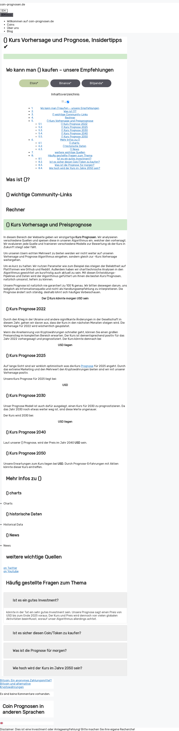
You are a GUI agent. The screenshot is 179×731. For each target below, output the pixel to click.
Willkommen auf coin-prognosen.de (30, 21)
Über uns (13, 28)
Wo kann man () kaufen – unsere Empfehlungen (69, 108)
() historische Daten (74, 146)
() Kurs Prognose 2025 (74, 127)
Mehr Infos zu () (70, 139)
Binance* (65, 83)
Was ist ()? (70, 111)
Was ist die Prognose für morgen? (74, 165)
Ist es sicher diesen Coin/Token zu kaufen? (74, 161)
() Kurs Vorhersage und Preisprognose (70, 120)
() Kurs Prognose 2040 (74, 133)
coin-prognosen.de (12, 4)
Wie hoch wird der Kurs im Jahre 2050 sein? (74, 168)
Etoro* (34, 83)
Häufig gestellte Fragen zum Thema (70, 155)
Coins (10, 24)
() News (74, 149)
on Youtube (11, 571)
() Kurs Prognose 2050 (74, 136)
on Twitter (10, 568)
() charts (74, 142)
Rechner (70, 117)
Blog (10, 31)
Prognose (87, 366)
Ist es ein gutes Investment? (74, 158)
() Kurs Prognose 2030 (74, 130)
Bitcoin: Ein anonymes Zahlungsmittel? (26, 680)
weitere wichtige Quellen (70, 152)
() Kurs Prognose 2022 (74, 124)
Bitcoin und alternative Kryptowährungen (15, 685)
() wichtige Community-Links (70, 114)
